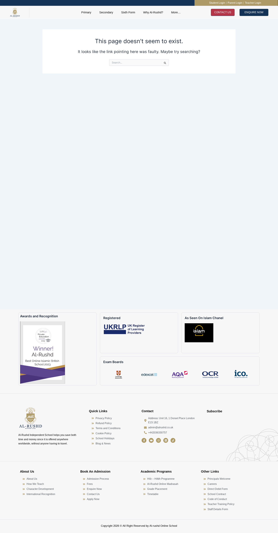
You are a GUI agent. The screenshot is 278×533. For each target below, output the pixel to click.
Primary (86, 12)
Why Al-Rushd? (153, 12)
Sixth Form (128, 12)
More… (176, 12)
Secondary (106, 12)
